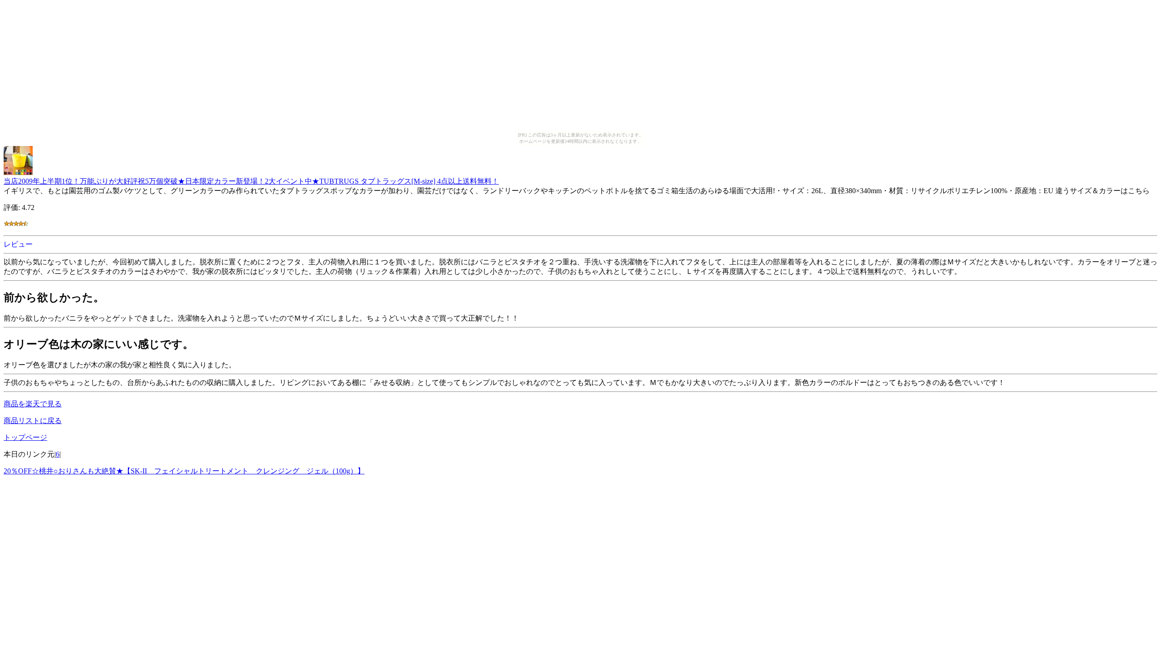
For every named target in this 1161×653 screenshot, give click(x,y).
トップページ (25, 437)
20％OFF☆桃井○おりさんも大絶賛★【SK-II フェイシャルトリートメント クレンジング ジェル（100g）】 (184, 471)
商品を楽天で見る (33, 404)
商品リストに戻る (33, 420)
